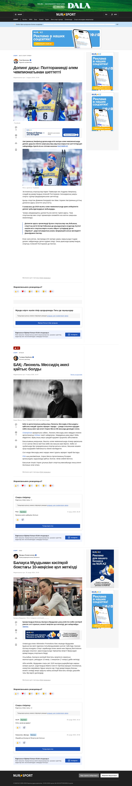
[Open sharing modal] (16, 143)
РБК (24, 456)
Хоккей (41, 19)
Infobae (37, 435)
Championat (27, 433)
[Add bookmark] (16, 149)
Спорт (15, 19)
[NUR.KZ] (66, 14)
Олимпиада (68, 19)
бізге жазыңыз (45, 278)
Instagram (74, 334)
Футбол (25, 19)
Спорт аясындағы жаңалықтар (83, 19)
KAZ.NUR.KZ (62, 146)
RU (106, 14)
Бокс (35, 19)
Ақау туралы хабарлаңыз (89, 775)
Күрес (47, 19)
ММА (30, 19)
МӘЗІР (20, 14)
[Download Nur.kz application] (66, 6)
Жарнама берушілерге (109, 775)
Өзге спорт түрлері (57, 19)
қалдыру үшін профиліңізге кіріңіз (57, 316)
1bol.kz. (26, 627)
